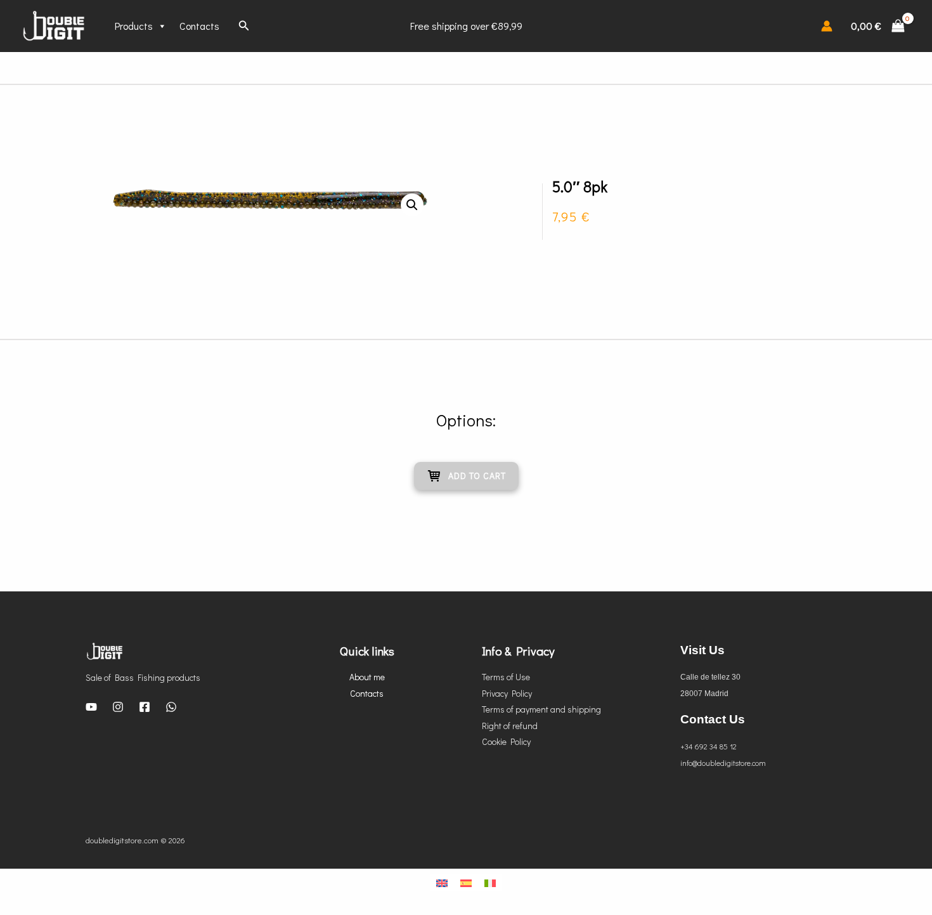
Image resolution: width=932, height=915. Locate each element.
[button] (412, 205)
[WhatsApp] (171, 707)
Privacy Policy (507, 693)
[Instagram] (118, 707)
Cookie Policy (506, 741)
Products (134, 25)
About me (367, 677)
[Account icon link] (826, 26)
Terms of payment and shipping (541, 709)
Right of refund (510, 726)
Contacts (199, 25)
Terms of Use (506, 677)
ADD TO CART (477, 476)
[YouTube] (91, 707)
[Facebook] (144, 707)
